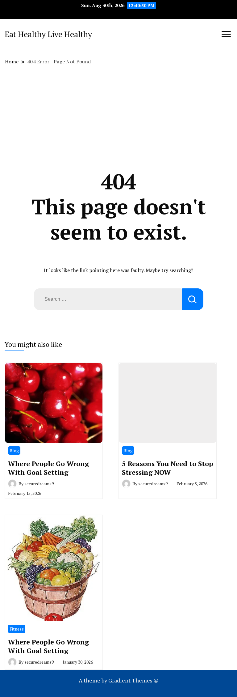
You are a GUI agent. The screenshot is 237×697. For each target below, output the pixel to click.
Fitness (17, 629)
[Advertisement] (118, 117)
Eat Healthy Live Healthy (48, 34)
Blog (14, 450)
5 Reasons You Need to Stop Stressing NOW (167, 468)
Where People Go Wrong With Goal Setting (48, 468)
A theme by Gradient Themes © (118, 680)
